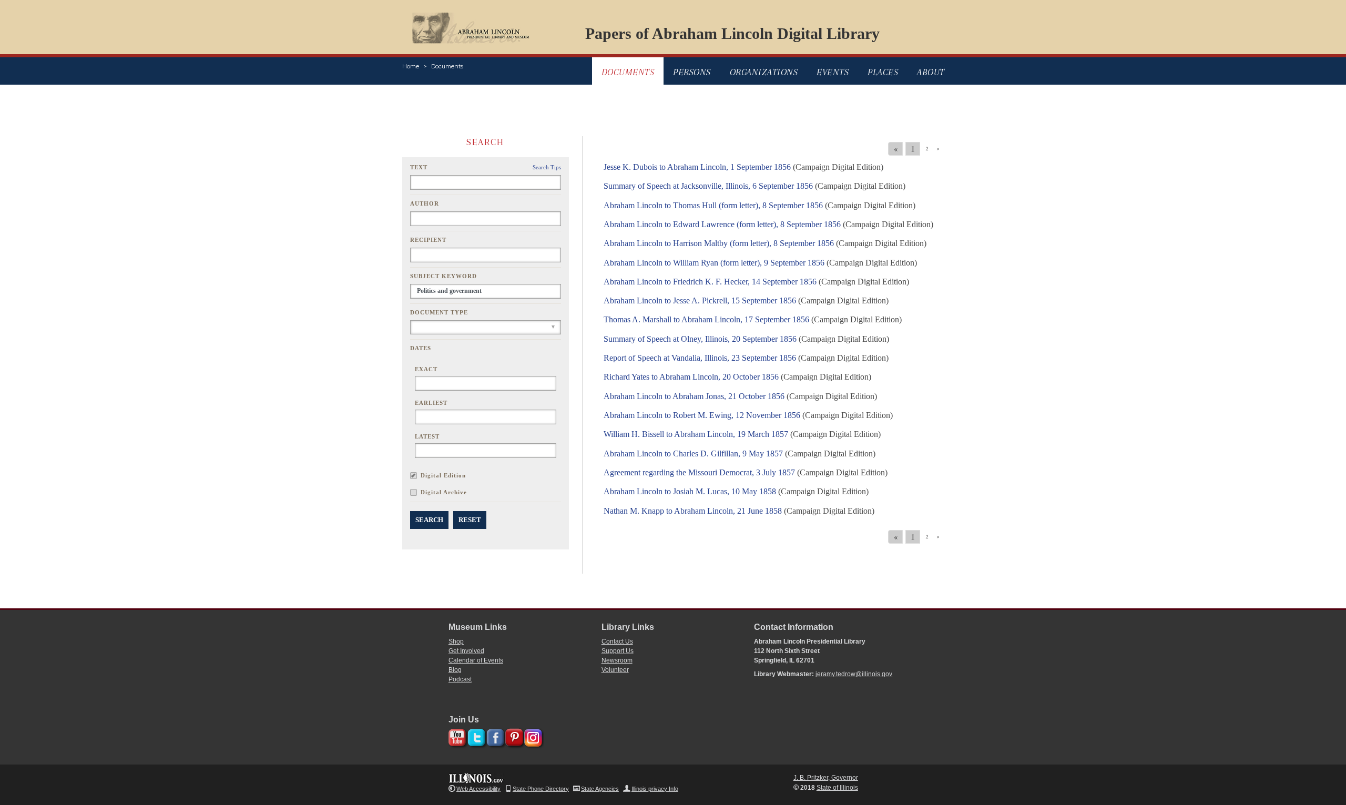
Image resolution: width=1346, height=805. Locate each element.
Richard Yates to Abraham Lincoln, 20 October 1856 (691, 376)
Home (410, 66)
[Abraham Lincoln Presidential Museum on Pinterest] (513, 735)
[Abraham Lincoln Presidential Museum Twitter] (475, 735)
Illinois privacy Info (654, 789)
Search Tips (547, 167)
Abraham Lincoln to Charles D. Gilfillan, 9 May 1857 (693, 453)
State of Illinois (837, 787)
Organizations (764, 72)
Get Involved (466, 651)
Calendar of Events (475, 660)
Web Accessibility (478, 789)
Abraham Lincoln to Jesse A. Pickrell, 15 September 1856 (700, 300)
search (429, 520)
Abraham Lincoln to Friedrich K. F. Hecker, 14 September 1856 (710, 281)
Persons (692, 72)
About (931, 72)
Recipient (428, 240)
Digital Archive (444, 492)
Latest (427, 436)
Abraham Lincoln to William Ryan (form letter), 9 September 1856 (714, 262)
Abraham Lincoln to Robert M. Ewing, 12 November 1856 (702, 415)
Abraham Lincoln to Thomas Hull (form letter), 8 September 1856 (713, 205)
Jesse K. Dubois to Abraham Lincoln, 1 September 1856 (697, 166)
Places (883, 72)
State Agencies (600, 789)
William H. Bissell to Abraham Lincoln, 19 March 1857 (696, 434)
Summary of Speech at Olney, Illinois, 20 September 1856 (700, 338)
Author (424, 203)
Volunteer (615, 670)
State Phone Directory (541, 789)
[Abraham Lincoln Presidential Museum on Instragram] (531, 735)
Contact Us (617, 641)
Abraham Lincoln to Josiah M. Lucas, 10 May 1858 (690, 491)
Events (833, 72)
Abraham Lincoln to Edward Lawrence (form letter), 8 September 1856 (722, 224)
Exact (426, 369)
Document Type (439, 312)
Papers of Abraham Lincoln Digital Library (732, 33)
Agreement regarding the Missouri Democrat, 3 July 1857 (699, 472)
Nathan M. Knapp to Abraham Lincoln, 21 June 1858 (693, 510)
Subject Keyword (443, 276)
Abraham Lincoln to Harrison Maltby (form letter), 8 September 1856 (719, 243)
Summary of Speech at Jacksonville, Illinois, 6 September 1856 (708, 185)
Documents (447, 66)
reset (469, 520)
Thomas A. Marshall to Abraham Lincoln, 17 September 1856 (706, 319)
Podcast (460, 679)
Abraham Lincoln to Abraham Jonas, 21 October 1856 (694, 396)
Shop (456, 641)
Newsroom (617, 660)
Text (418, 167)
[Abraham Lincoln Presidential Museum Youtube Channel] (456, 735)
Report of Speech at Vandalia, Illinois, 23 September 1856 (700, 357)
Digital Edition (443, 475)
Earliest (431, 403)
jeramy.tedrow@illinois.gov (853, 674)
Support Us (617, 651)
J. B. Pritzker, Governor (825, 777)
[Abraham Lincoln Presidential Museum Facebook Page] (494, 735)
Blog (455, 670)
